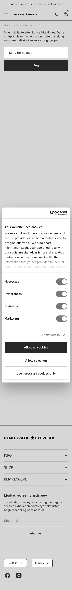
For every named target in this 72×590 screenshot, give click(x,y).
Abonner (36, 533)
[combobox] (36, 52)
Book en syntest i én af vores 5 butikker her (35, 4)
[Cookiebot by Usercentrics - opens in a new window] (50, 213)
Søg (36, 65)
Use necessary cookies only (36, 373)
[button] (6, 14)
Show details (50, 335)
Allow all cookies (36, 347)
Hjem (7, 25)
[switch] (61, 294)
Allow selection (36, 360)
